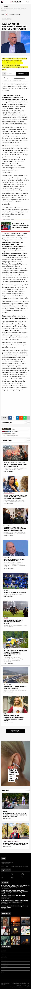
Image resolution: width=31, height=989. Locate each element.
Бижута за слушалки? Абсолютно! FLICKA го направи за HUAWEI (13, 775)
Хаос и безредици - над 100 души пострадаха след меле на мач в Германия (13, 621)
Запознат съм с (14, 79)
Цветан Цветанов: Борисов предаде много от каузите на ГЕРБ (14, 560)
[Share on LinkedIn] (17, 418)
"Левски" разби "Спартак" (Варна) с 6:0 (15, 592)
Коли (2, 971)
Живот (3, 954)
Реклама (26, 985)
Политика (4, 957)
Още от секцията (15, 731)
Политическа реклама (17, 987)
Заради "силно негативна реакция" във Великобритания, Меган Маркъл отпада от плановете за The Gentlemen (15, 496)
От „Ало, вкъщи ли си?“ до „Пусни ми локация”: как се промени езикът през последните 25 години (15, 815)
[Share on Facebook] (10, 418)
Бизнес (3, 960)
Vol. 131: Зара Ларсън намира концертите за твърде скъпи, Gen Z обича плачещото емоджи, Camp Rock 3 (15, 886)
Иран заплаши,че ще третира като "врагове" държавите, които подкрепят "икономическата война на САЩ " (15, 528)
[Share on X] (14, 418)
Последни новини (7, 440)
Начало (18, 985)
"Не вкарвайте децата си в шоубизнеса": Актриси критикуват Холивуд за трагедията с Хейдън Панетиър (14, 718)
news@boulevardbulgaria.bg (21, 866)
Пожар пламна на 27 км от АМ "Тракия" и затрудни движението (15, 687)
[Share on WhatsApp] (25, 418)
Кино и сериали (5, 963)
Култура (3, 969)
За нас (3, 858)
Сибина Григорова (5, 863)
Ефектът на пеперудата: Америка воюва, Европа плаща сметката (15, 465)
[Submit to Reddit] (21, 418)
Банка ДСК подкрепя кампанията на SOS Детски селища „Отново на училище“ (15, 844)
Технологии (4, 966)
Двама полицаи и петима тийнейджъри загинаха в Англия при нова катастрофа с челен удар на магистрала (15, 653)
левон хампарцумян (7, 422)
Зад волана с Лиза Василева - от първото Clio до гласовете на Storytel (13, 896)
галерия (3, 951)
